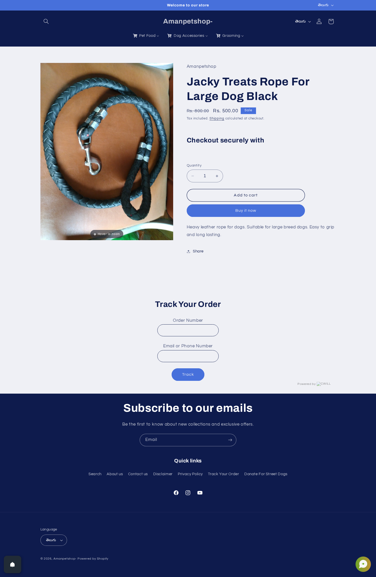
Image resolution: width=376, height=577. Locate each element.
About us (115, 474)
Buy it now (246, 211)
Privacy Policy (190, 474)
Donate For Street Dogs (265, 474)
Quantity (194, 165)
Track (188, 374)
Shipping (216, 118)
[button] (46, 21)
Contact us (138, 474)
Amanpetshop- (64, 558)
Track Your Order (223, 474)
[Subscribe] (230, 440)
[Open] (12, 564)
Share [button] (198, 251)
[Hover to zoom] (106, 151)
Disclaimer (163, 474)
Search (95, 474)
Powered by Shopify (93, 558)
